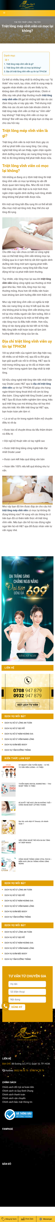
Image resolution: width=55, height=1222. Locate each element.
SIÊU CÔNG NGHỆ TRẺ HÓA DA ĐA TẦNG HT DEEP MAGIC (34, 841)
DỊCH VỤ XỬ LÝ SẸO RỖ (15, 728)
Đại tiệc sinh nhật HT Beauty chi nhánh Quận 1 (33, 822)
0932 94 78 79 (21, 1070)
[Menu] (4, 13)
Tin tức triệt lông (23, 22)
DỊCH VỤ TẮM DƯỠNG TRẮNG (18, 750)
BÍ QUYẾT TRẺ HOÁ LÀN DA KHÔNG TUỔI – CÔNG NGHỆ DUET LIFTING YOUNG (35, 804)
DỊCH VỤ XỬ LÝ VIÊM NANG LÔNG (19, 739)
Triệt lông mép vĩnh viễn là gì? (20, 64)
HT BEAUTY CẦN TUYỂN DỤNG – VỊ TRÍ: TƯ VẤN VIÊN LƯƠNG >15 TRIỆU (34, 766)
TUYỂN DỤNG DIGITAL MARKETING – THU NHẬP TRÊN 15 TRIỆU (35, 785)
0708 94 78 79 (37, 1070)
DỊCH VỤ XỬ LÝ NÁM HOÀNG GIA (19, 734)
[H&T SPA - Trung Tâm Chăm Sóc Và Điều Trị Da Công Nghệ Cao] (27, 5)
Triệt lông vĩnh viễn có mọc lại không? (23, 68)
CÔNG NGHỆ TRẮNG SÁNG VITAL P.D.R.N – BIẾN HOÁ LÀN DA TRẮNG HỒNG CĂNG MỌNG (35, 861)
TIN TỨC (37, 22)
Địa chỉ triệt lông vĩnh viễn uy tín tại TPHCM (26, 71)
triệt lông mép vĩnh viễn (15, 510)
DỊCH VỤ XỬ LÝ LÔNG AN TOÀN (18, 723)
